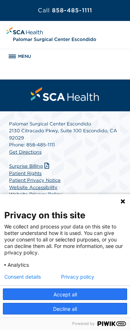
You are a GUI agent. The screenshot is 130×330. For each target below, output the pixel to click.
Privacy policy (77, 277)
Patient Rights (25, 173)
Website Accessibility (33, 187)
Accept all (65, 294)
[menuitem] (65, 94)
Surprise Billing (26, 166)
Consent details (22, 277)
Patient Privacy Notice (35, 180)
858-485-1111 (65, 10)
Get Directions (25, 152)
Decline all (65, 309)
